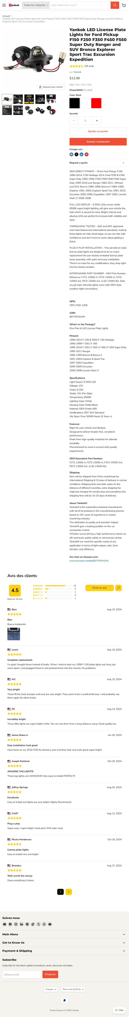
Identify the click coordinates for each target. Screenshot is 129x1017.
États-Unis (72, 989)
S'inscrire (50, 974)
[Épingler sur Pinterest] (86, 154)
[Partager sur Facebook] (71, 154)
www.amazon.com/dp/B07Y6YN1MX (89, 560)
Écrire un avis (100, 587)
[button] (118, 588)
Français (49, 989)
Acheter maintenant (98, 141)
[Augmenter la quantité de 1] (97, 121)
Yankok (77, 72)
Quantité (74, 114)
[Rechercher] (115, 5)
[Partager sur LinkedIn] (81, 154)
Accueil (6, 16)
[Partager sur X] (76, 154)
